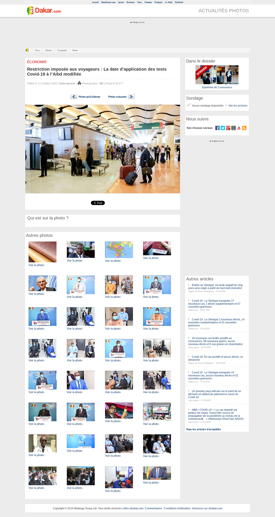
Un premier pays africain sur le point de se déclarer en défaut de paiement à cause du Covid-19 (214, 394)
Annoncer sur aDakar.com (207, 508)
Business (131, 2)
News (139, 2)
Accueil (95, 2)
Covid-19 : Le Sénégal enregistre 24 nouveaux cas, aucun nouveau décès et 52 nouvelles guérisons (213, 375)
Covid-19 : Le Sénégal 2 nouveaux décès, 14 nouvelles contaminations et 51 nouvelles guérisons (216, 322)
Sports (121, 2)
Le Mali (168, 2)
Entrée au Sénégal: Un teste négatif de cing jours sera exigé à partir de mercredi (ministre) (215, 287)
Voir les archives (238, 105)
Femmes (148, 2)
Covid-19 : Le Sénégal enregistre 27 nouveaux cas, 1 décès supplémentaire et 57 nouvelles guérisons (214, 303)
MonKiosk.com (108, 2)
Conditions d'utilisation (177, 508)
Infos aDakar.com (133, 508)
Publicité (179, 2)
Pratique (158, 2)
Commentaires (153, 508)
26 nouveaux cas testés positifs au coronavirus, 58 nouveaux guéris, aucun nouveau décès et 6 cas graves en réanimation (215, 341)
